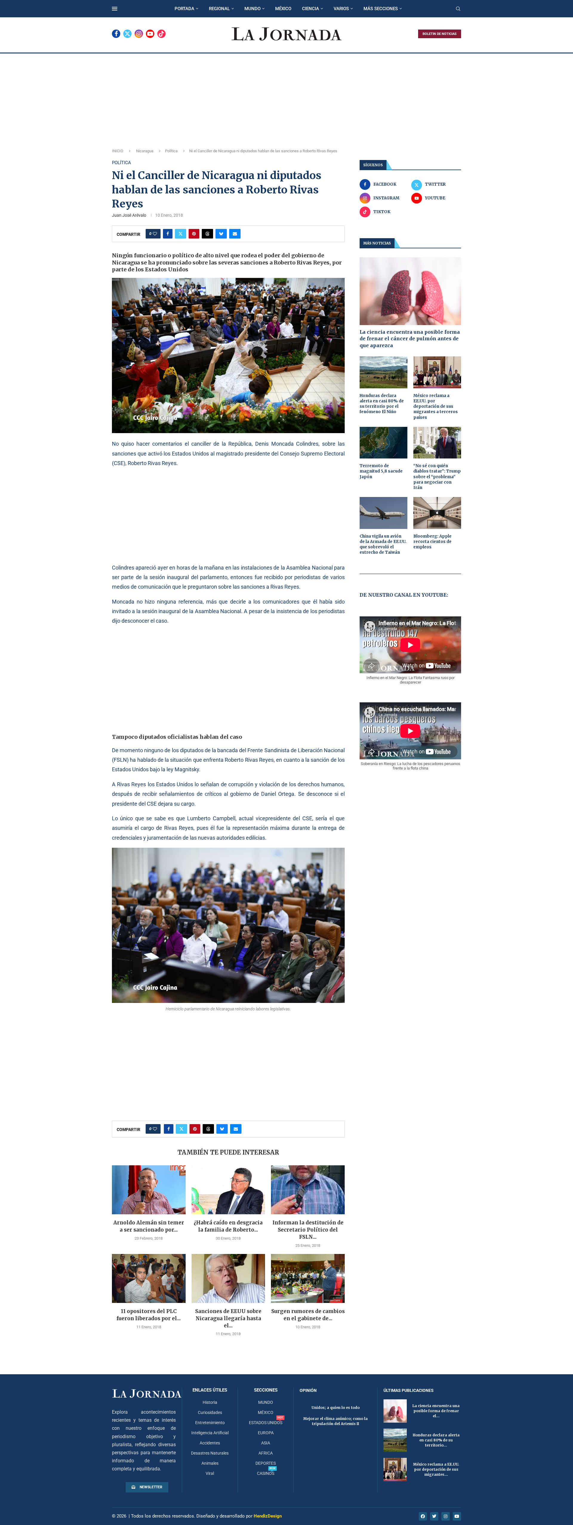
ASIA (265, 1443)
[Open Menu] (114, 8)
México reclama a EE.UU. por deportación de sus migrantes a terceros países (435, 406)
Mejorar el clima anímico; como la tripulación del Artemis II (335, 1421)
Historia (210, 1402)
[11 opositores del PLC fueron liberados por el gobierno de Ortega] (149, 1278)
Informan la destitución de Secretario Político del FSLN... (308, 1229)
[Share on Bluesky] (221, 233)
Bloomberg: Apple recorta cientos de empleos (432, 542)
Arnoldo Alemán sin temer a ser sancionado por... (148, 1226)
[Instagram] (139, 34)
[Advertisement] (286, 98)
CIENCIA (310, 8)
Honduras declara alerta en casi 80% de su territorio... (436, 1440)
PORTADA (184, 8)
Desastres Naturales (210, 1453)
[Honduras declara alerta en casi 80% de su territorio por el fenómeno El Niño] (383, 372)
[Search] (458, 9)
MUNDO (252, 8)
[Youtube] (150, 34)
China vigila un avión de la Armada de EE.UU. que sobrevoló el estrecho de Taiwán (383, 544)
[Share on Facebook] (167, 233)
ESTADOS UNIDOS (265, 1423)
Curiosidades (210, 1412)
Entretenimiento (210, 1423)
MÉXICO (283, 8)
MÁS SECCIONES (380, 8)
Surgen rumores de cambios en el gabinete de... (308, 1315)
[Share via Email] (235, 233)
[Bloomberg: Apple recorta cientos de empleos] (437, 513)
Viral (210, 1473)
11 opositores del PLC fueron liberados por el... (148, 1315)
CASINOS (265, 1473)
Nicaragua (144, 151)
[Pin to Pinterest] (194, 233)
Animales (209, 1463)
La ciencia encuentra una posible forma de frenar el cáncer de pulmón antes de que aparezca (410, 338)
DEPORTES (265, 1463)
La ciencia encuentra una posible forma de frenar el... (436, 1411)
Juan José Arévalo (129, 215)
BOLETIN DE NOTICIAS (440, 34)
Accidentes (210, 1443)
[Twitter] (127, 34)
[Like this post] (155, 233)
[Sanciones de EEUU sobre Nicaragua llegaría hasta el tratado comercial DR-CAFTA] (228, 1278)
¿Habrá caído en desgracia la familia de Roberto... (228, 1226)
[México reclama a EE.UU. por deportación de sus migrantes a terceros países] (437, 372)
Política (171, 151)
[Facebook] (116, 34)
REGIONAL (219, 8)
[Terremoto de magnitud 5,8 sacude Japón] (383, 443)
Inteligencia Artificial (210, 1433)
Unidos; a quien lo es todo (336, 1407)
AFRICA (265, 1453)
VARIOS (341, 8)
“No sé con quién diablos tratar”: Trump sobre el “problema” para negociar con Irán (437, 476)
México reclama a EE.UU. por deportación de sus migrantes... (436, 1469)
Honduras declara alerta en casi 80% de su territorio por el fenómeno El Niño (382, 404)
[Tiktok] (161, 34)
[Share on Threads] (207, 233)
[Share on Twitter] (180, 233)
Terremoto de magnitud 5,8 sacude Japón (381, 471)
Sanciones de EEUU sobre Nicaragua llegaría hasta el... (228, 1318)
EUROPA (266, 1433)
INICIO (117, 151)
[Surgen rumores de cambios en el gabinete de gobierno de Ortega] (308, 1278)
